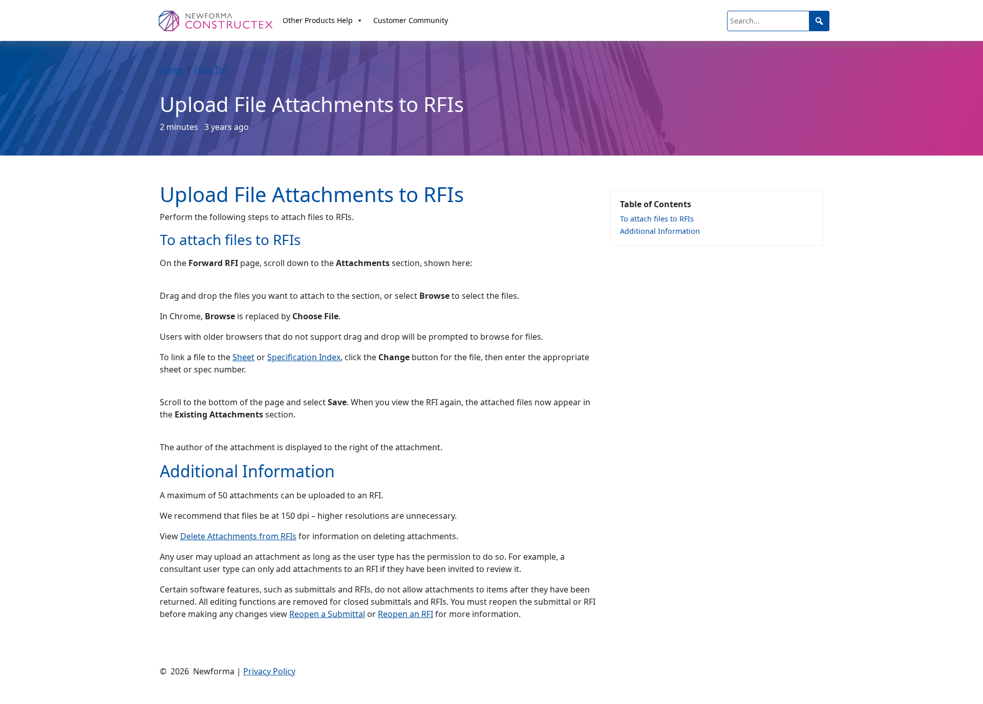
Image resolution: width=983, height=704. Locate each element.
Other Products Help (318, 20)
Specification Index (303, 357)
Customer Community (410, 20)
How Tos (211, 69)
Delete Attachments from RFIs (238, 536)
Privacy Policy (269, 671)
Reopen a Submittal (327, 614)
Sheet (243, 357)
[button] (819, 21)
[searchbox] (778, 21)
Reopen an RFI (405, 614)
